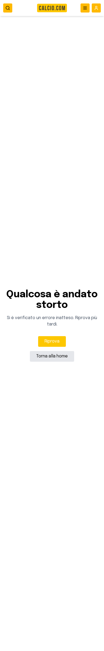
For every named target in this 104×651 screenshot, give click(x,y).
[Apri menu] (85, 8)
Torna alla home (52, 356)
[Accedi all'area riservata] (96, 8)
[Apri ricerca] (7, 8)
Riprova (52, 341)
